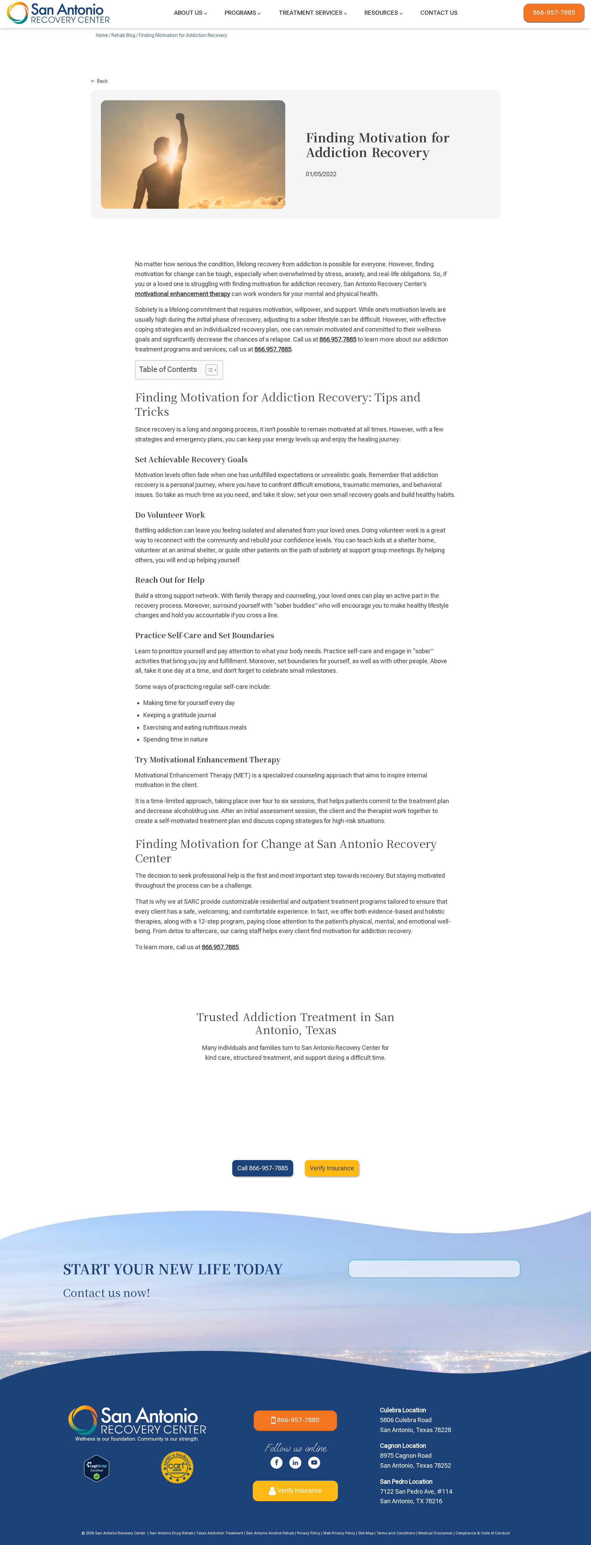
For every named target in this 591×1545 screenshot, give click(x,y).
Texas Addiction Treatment (219, 1533)
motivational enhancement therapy (182, 293)
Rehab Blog (123, 35)
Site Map (365, 1533)
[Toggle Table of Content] (208, 370)
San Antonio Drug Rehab (171, 1533)
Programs (240, 12)
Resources (381, 12)
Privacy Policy (308, 1533)
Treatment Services (310, 12)
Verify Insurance (300, 1490)
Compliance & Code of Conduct (483, 1533)
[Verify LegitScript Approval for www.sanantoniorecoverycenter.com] (96, 1479)
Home (102, 35)
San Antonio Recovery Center (120, 1533)
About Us (188, 12)
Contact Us (439, 12)
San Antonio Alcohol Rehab (270, 1533)
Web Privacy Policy (339, 1533)
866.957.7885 (337, 339)
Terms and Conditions (396, 1533)
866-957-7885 (554, 12)
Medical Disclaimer (435, 1533)
